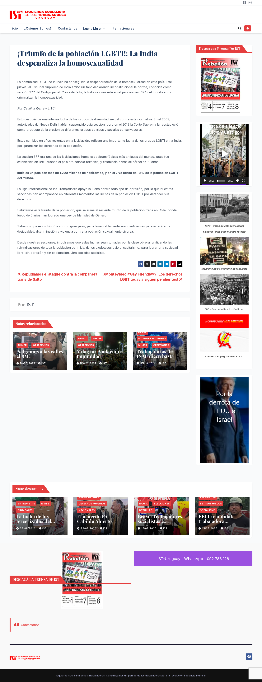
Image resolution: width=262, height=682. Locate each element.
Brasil (143, 503)
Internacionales (122, 28)
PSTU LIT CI (146, 510)
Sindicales (25, 510)
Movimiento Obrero (152, 338)
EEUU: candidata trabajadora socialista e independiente (217, 523)
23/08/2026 (28, 528)
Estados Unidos (211, 503)
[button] (239, 28)
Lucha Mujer (93, 28)
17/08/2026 (149, 528)
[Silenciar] (237, 181)
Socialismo (208, 510)
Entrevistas (26, 503)
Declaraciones (89, 496)
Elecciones (162, 503)
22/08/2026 (89, 528)
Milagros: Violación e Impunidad (100, 353)
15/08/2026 (210, 528)
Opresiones (41, 345)
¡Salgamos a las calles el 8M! (39, 353)
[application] (224, 154)
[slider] (221, 181)
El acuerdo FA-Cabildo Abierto (94, 518)
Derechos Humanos (92, 503)
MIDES (45, 503)
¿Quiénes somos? (38, 28)
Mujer (22, 345)
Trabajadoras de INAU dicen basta (155, 353)
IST (30, 304)
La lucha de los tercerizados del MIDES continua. (35, 521)
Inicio (14, 28)
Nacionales (87, 510)
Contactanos (67, 28)
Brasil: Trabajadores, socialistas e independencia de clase (160, 523)
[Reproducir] (205, 181)
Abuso (82, 338)
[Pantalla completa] (244, 181)
